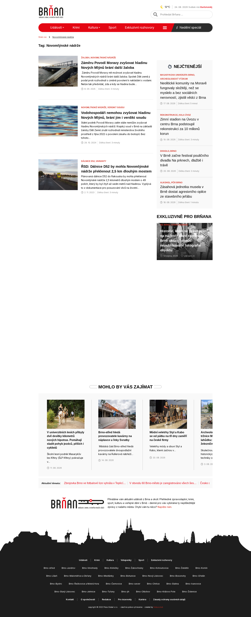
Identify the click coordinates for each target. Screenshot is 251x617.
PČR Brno (176, 182)
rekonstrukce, (169, 115)
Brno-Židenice (189, 591)
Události (56, 27)
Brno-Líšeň (51, 576)
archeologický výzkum (174, 79)
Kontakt (70, 599)
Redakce (106, 599)
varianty (101, 161)
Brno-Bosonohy (178, 576)
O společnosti (88, 599)
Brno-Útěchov (143, 591)
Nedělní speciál (190, 27)
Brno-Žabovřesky (134, 568)
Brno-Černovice (114, 583)
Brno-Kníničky (111, 568)
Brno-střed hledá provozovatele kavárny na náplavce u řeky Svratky (115, 436)
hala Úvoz (185, 115)
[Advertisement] (184, 315)
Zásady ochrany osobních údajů (169, 599)
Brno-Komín (201, 568)
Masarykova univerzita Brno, (177, 75)
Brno (173, 151)
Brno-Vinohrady (90, 568)
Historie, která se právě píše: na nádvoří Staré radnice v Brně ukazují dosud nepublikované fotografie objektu (183, 240)
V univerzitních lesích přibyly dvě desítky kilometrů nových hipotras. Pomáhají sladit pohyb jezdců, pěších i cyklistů (65, 440)
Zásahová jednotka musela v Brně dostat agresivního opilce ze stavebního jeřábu (183, 191)
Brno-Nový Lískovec (152, 576)
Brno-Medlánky (106, 576)
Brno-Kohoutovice (159, 568)
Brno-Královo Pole (166, 591)
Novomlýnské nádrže (103, 57)
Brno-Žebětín (182, 568)
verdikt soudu (115, 107)
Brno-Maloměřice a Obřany (77, 576)
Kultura (93, 27)
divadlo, (165, 151)
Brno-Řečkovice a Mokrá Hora (84, 583)
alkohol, (165, 182)
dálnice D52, (88, 161)
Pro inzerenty (125, 599)
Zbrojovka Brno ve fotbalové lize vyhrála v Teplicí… (95, 483)
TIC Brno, (165, 225)
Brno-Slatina (172, 583)
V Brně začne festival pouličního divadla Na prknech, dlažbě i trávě (184, 160)
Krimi (76, 27)
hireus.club (158, 607)
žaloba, (86, 57)
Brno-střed (49, 568)
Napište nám (164, 506)
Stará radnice (179, 225)
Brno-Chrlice (153, 583)
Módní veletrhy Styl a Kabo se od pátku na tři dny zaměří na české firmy (168, 436)
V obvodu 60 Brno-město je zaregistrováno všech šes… (163, 483)
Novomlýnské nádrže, (94, 107)
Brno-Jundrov (68, 568)
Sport (112, 27)
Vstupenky (126, 560)
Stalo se (42, 37)
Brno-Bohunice (128, 576)
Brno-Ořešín (199, 576)
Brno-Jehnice (88, 591)
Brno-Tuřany (108, 591)
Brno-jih (125, 591)
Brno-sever (134, 583)
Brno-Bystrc (56, 583)
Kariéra (142, 599)
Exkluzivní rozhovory (139, 27)
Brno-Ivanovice (193, 583)
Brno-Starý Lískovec (64, 591)
